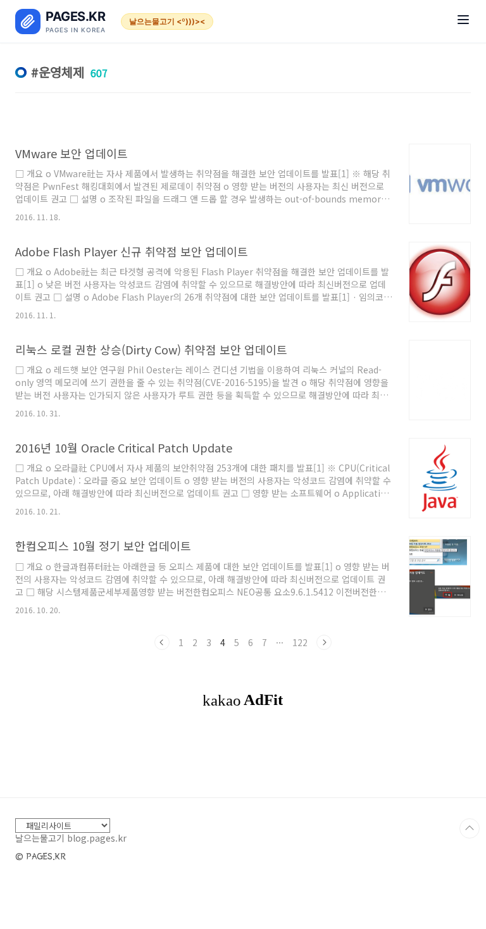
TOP (469, 828)
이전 (162, 642)
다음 (324, 642)
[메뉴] (463, 21)
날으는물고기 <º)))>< (167, 21)
